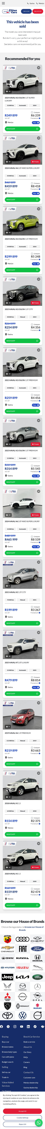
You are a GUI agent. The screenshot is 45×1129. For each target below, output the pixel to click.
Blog (25, 1067)
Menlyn (10, 122)
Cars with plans (8, 1057)
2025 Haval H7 (17, 662)
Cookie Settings (22, 1118)
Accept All (22, 1111)
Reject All (22, 1124)
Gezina (10, 334)
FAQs (26, 1057)
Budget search (7, 1062)
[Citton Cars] (10, 11)
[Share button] (38, 67)
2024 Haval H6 (22, 168)
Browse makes (7, 1047)
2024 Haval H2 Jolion (21, 239)
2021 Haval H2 (15, 592)
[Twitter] (8, 1026)
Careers (27, 1062)
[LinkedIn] (28, 1026)
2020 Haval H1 (13, 873)
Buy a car (5, 1042)
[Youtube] (21, 1026)
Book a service (29, 1042)
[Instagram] (14, 1026)
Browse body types (9, 1052)
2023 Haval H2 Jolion (19, 309)
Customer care (29, 1077)
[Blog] (42, 1026)
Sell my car (6, 1072)
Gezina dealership (31, 1088)
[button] (3, 3)
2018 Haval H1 (13, 803)
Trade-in (5, 1077)
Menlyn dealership (31, 1083)
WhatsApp (10, 129)
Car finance (6, 1091)
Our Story (27, 1052)
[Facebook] (1, 1026)
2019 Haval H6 (18, 733)
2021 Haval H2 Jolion (21, 380)
